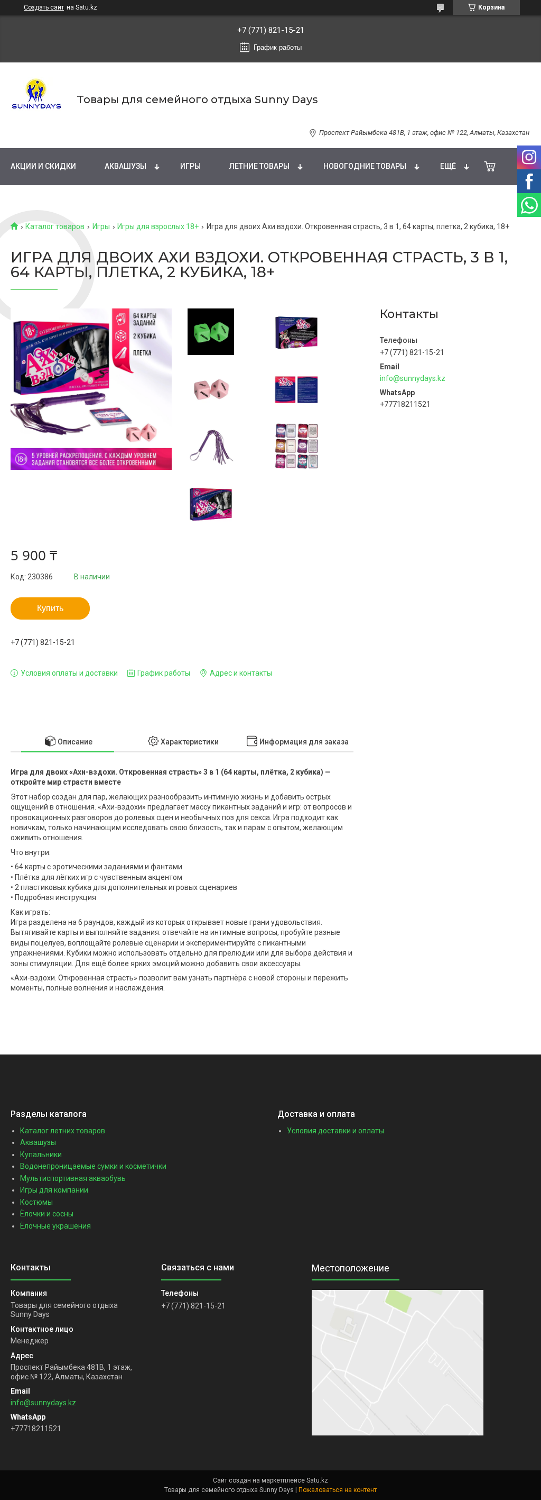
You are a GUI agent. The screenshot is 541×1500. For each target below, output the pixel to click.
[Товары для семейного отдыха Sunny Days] (37, 99)
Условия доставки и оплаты (335, 1130)
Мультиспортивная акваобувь (73, 1178)
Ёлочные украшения (55, 1226)
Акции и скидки (43, 166)
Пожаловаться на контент (338, 1490)
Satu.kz (317, 1480)
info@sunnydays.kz (412, 378)
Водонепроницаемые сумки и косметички (93, 1166)
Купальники (41, 1154)
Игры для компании (54, 1190)
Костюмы (36, 1202)
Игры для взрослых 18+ (158, 226)
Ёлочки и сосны (46, 1214)
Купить (50, 608)
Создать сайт (44, 7)
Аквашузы (125, 166)
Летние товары (259, 166)
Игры (190, 166)
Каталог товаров (55, 226)
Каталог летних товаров (62, 1130)
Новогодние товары (364, 166)
